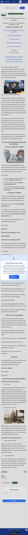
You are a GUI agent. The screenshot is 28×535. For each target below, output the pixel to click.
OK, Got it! (14, 277)
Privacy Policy (14, 273)
